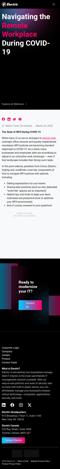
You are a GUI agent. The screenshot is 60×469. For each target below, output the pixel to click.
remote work (49, 138)
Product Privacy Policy (11, 464)
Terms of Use (22, 461)
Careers (6, 355)
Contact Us (30, 305)
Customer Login (10, 347)
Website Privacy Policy (40, 461)
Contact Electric (13, 440)
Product (6, 358)
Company (7, 351)
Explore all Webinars (13, 104)
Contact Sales (9, 362)
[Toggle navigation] (54, 4)
